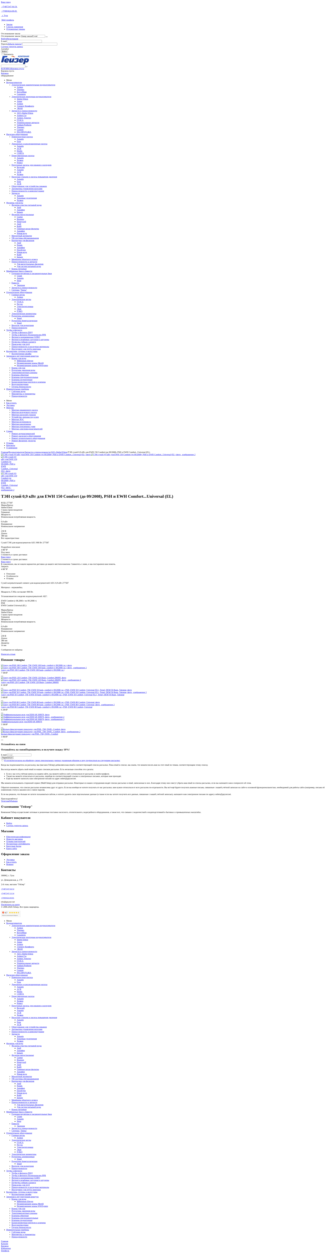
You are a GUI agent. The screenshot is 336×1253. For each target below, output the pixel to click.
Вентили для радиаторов (23, 325)
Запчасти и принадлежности (24, 111)
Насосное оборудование (17, 134)
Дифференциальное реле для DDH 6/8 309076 (21, 722)
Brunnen (20, 219)
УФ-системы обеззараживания (25, 238)
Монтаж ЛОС (18, 419)
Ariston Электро (24, 118)
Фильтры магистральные (23, 214)
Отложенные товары (15, 29)
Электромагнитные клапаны (24, 372)
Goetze (20, 217)
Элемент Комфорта (25, 106)
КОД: (3, 503)
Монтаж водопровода (21, 422)
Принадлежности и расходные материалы (30, 346)
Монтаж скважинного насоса (25, 410)
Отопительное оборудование (19, 292)
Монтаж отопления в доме (23, 426)
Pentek (19, 245)
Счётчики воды (18, 391)
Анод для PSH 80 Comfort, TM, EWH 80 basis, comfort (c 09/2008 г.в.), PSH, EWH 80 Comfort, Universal (46, 707)
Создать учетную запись (12, 46)
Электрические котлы (21, 299)
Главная (4, 452)
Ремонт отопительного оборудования (28, 438)
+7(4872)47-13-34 (7, 893)
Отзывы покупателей (15, 841)
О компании (11, 448)
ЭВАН (20, 108)
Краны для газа (18, 368)
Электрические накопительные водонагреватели (33, 85)
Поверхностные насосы (22, 137)
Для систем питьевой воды (29, 266)
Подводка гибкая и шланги (24, 342)
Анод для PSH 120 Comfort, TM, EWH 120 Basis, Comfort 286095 (30, 682)
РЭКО (19, 311)
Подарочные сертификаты (18, 844)
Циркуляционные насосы (23, 155)
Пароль (4, 44)
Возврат (10, 864)
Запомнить (8, 54)
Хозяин (20, 160)
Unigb (19, 276)
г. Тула (4, 15)
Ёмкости (15, 283)
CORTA (20, 153)
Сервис (9, 431)
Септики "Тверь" (19, 290)
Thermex (20, 89)
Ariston (20, 87)
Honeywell (21, 221)
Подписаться (7, 758)
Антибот (5, 49)
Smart (19, 318)
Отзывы (10, 443)
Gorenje (20, 130)
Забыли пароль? (15, 44)
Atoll (19, 207)
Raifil (19, 226)
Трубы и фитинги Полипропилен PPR (29, 335)
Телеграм (5, 801)
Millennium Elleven (25, 361)
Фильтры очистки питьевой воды (27, 205)
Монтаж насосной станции (24, 415)
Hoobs (19, 151)
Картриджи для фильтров (23, 240)
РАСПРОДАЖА (24, 132)
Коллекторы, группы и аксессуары (21, 351)
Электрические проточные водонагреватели (31, 97)
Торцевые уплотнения (27, 198)
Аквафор (21, 210)
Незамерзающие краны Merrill (30, 363)
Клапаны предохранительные (25, 377)
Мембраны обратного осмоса (25, 259)
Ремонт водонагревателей (23, 433)
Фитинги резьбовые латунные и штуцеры (30, 339)
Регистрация (12, 39)
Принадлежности (19, 328)
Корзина (5, 73)
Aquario (20, 139)
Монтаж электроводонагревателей (27, 429)
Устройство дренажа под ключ (25, 417)
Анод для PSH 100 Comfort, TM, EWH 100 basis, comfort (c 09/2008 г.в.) (32, 670)
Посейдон (21, 250)
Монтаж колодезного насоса (24, 412)
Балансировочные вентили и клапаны (29, 382)
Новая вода (22, 233)
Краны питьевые (19, 269)
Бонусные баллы (13, 846)
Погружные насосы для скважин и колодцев (31, 165)
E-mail (4, 41)
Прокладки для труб (21, 344)
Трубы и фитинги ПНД (22, 332)
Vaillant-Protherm (24, 125)
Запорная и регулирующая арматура (22, 356)
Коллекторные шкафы (21, 354)
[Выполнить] (47, 36)
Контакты (10, 445)
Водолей (21, 167)
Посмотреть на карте (10, 904)
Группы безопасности (21, 387)
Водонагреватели (14, 82)
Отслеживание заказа (10, 36)
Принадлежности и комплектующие (28, 191)
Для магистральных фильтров (30, 264)
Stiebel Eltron (22, 99)
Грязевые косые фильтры (28, 229)
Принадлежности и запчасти (24, 262)
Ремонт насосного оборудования (26, 436)
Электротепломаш (25, 306)
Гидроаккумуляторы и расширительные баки (32, 273)
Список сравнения (14, 27)
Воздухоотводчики (20, 384)
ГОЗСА (20, 120)
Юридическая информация (18, 837)
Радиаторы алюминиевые (23, 316)
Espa (19, 141)
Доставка (10, 405)
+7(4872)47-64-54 (9, 7)
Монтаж (10, 408)
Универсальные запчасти (28, 122)
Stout (19, 280)
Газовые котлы (18, 295)
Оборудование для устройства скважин (29, 186)
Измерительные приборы (17, 389)
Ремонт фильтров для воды (24, 441)
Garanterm (21, 94)
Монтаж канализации (21, 424)
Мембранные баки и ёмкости (19, 271)
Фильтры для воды (14, 203)
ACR (19, 148)
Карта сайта (11, 848)
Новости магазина (14, 839)
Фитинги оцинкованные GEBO (26, 337)
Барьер (20, 212)
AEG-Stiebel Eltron (25, 113)
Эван (19, 309)
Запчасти (16, 193)
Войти (4, 39)
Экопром (21, 285)
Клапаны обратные (20, 375)
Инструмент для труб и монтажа (26, 349)
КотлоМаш (22, 92)
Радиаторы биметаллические (24, 321)
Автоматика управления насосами (27, 188)
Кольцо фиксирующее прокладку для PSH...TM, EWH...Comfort (29, 734)
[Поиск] (26, 66)
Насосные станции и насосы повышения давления (34, 177)
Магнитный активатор (22, 236)
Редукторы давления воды (23, 370)
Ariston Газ (21, 115)
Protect (20, 163)
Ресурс (20, 304)
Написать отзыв (8, 654)
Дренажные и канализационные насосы (29, 144)
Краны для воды (19, 358)
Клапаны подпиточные (22, 379)
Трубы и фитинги (14, 330)
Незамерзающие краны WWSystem (32, 365)
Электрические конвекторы (24, 313)
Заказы (9, 24)
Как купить (11, 403)
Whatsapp (13, 801)
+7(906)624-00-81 (9, 11)
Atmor (19, 101)
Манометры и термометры (23, 394)
